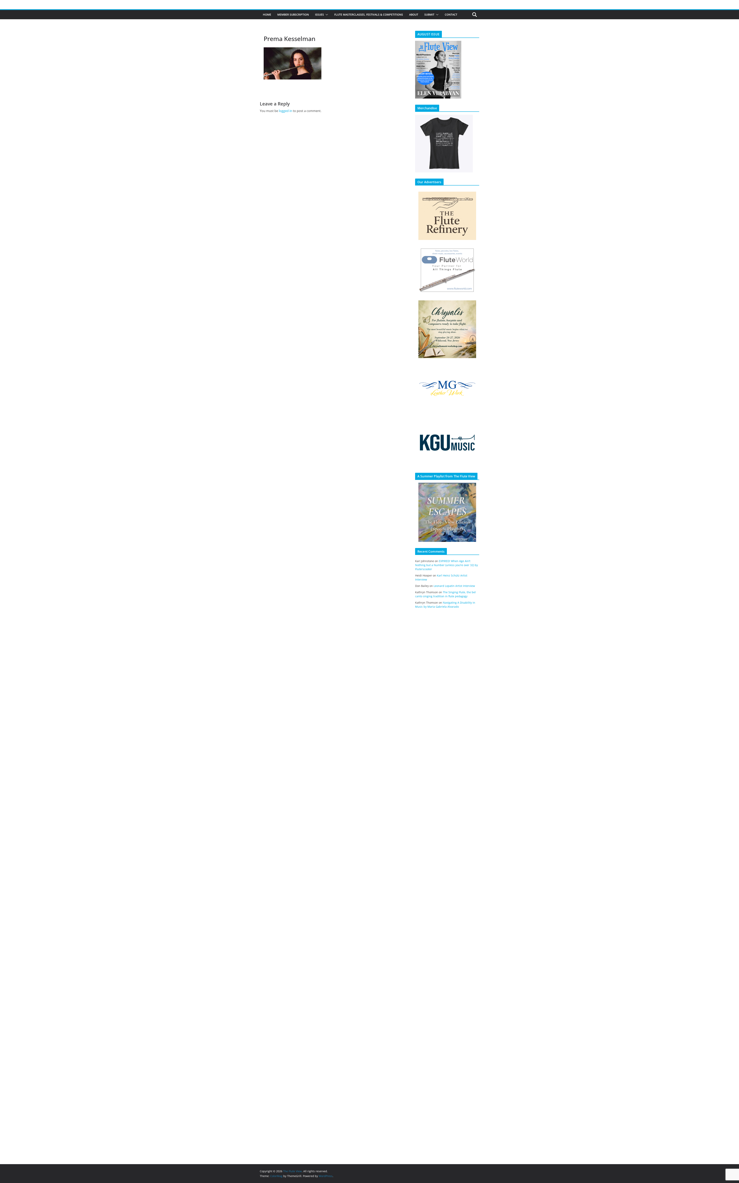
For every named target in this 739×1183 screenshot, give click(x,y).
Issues (319, 14)
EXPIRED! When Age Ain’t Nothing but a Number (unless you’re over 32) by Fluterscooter (446, 565)
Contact (451, 14)
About (413, 14)
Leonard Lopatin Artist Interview (454, 586)
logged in (285, 111)
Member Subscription (293, 14)
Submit (429, 14)
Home (267, 14)
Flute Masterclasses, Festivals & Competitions (368, 14)
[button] (326, 14)
